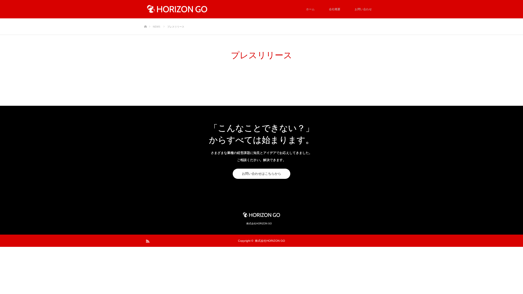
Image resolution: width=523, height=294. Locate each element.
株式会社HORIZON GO (270, 240)
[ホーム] (145, 19)
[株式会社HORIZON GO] (177, 9)
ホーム (310, 9)
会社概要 (334, 9)
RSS (147, 240)
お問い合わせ (363, 9)
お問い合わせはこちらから (261, 173)
